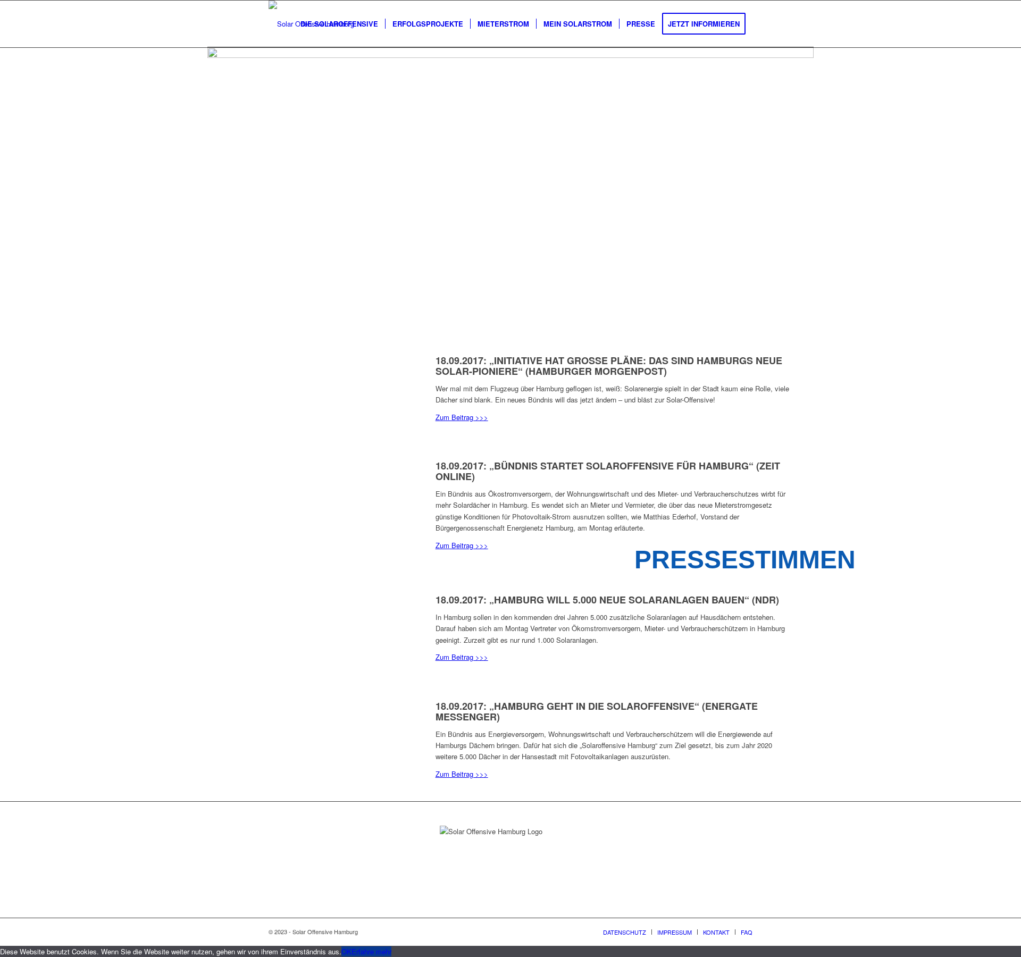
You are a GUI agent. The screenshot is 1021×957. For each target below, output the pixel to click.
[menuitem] (339, 24)
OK (346, 951)
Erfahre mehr (371, 951)
